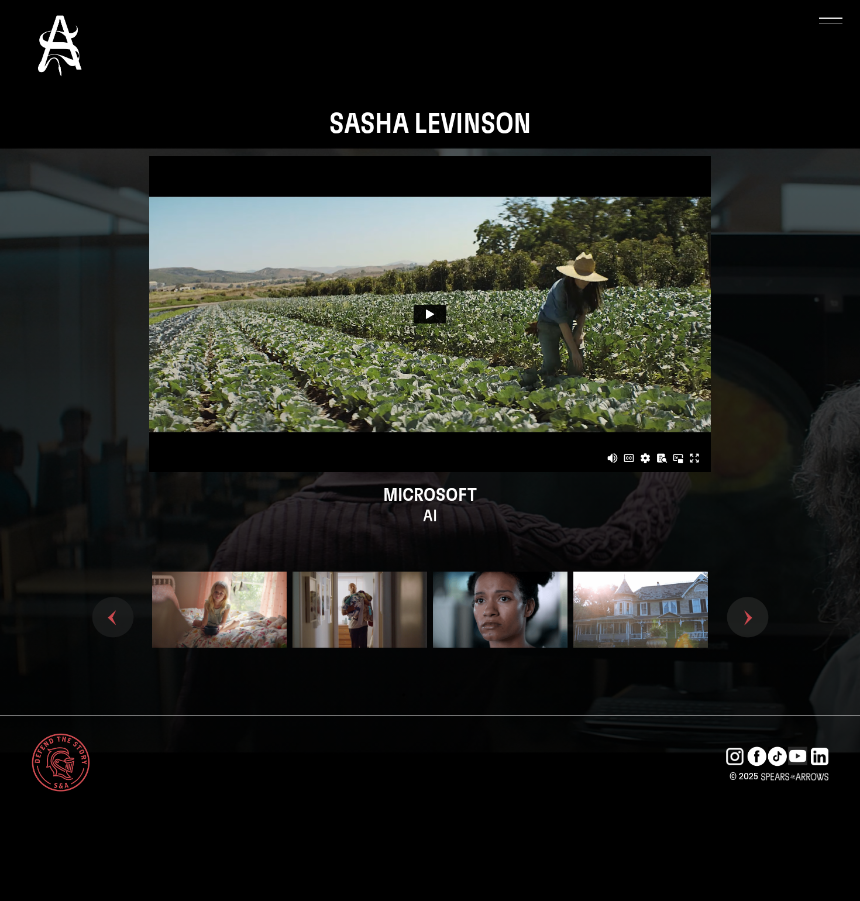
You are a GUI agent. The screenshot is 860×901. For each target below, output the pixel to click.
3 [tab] (439, 695)
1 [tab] (404, 695)
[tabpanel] (219, 629)
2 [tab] (421, 695)
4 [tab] (456, 695)
